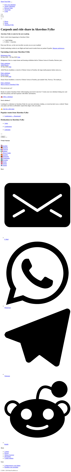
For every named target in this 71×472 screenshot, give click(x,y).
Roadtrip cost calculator (11, 467)
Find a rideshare (5, 63)
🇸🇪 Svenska (4, 160)
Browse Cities (8, 8)
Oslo (18, 57)
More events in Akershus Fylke (10, 84)
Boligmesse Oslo (6, 55)
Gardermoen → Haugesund (12, 116)
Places (6, 21)
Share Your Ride (5, 1)
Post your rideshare (10, 4)
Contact (6, 451)
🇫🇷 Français (4, 149)
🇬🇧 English (4, 146)
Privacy (6, 453)
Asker (6, 123)
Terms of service (9, 455)
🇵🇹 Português (5, 156)
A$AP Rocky (5, 65)
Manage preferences (58, 48)
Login (6, 11)
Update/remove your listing (12, 465)
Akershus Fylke (9, 25)
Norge (6, 23)
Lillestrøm (7, 129)
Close (3, 136)
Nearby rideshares (9, 6)
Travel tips (7, 10)
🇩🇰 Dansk (4, 163)
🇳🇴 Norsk (4, 162)
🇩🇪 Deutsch (4, 147)
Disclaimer (7, 456)
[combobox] (2, 16)
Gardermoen (8, 126)
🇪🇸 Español (4, 155)
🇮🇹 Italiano (4, 151)
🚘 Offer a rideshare (7, 97)
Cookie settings (8, 458)
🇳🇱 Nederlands (5, 158)
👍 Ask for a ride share (7, 109)
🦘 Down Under (6, 153)
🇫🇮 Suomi (4, 165)
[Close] (1, 144)
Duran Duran (5, 75)
